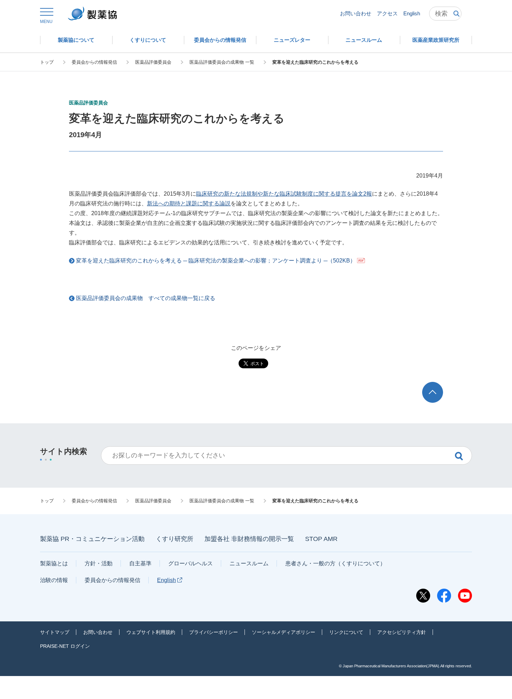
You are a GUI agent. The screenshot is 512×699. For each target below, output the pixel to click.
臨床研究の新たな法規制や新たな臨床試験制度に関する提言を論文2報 (284, 194)
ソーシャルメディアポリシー (283, 632)
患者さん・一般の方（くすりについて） (335, 563)
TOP (439, 385)
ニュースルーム (249, 563)
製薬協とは (54, 563)
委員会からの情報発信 (112, 580)
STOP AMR (321, 538)
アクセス (387, 13)
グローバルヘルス (190, 563)
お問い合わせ (355, 13)
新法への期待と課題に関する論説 (189, 203)
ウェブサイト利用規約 (150, 632)
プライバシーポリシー (213, 632)
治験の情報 (54, 580)
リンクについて (346, 632)
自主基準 (140, 563)
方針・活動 (99, 563)
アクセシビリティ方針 (401, 632)
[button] (46, 16)
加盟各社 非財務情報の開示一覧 (249, 538)
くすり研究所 (174, 538)
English (411, 13)
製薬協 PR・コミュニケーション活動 (92, 538)
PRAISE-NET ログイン (65, 646)
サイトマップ (54, 632)
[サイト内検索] (445, 14)
